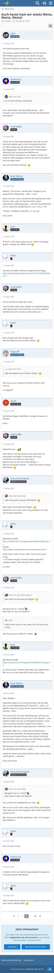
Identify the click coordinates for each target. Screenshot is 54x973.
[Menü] (50, 3)
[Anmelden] (44, 3)
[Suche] (37, 3)
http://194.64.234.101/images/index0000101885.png (25, 541)
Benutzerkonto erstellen (35, 947)
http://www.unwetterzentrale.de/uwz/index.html (24, 549)
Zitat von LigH (15, 96)
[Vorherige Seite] (14, 916)
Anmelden (12, 947)
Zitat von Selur (15, 369)
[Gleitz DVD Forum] (5, 3)
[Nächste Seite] (39, 916)
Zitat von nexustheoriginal (20, 595)
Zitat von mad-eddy (17, 496)
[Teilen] (50, 26)
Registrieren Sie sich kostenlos (24, 937)
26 (26, 916)
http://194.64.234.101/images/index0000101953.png (25, 662)
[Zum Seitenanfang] (50, 969)
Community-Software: (27, 969)
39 (35, 916)
